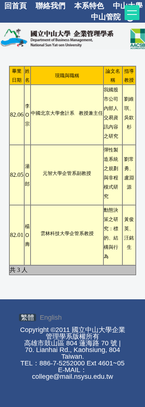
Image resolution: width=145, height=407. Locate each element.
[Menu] (132, 12)
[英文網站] (72, 37)
